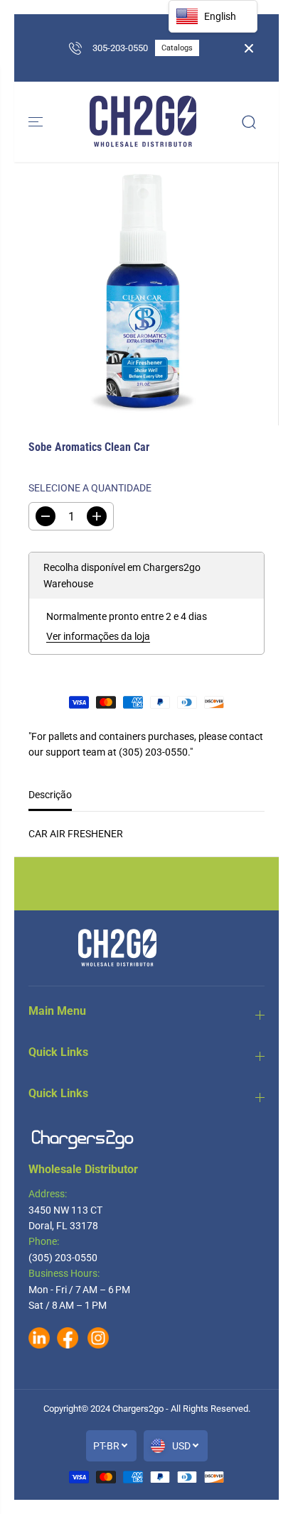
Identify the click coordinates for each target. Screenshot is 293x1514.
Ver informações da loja (98, 636)
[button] (37, 122)
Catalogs (177, 48)
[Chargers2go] (143, 121)
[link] (146, 1139)
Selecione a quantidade (89, 488)
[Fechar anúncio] (249, 48)
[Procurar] (249, 122)
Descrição (50, 794)
